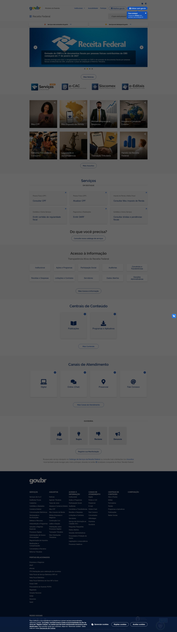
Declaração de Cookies (47, 628)
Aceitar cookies (139, 624)
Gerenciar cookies (101, 624)
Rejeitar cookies (120, 624)
